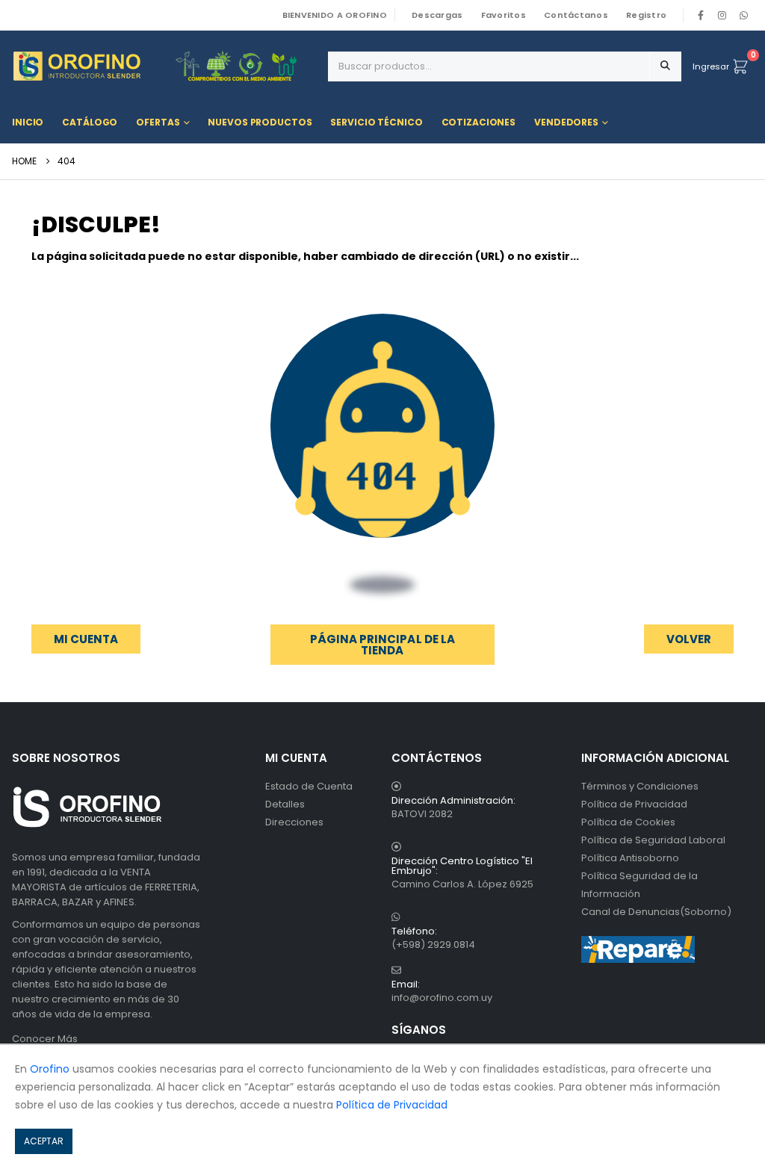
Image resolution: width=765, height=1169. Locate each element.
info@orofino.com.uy (441, 997)
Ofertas (157, 122)
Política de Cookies (628, 822)
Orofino (49, 1068)
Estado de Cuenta (309, 786)
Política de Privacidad (634, 804)
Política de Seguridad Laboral (653, 840)
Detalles (285, 804)
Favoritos (503, 15)
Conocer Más (45, 1039)
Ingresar (711, 66)
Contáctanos (576, 15)
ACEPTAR (44, 1141)
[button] (689, 639)
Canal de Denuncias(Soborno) (656, 912)
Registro (646, 15)
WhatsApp (743, 15)
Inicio (27, 122)
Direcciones (294, 822)
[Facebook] (700, 15)
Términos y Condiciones (640, 786)
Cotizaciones (479, 122)
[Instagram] (722, 15)
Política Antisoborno (630, 858)
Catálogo (89, 122)
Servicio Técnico (376, 122)
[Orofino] (164, 66)
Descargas (437, 15)
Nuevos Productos (260, 122)
